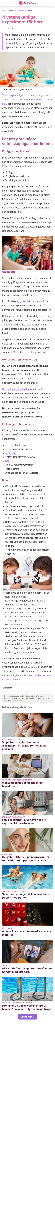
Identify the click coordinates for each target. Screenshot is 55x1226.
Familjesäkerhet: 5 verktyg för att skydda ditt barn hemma (24, 821)
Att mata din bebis (11, 739)
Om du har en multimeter (15, 389)
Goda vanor (7, 854)
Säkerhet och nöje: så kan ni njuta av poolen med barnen (26, 896)
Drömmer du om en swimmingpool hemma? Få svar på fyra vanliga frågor (27, 1007)
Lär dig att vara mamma (13, 817)
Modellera (10, 453)
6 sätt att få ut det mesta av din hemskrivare (22, 784)
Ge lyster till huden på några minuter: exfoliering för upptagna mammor (26, 858)
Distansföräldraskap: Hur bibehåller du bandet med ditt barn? (27, 970)
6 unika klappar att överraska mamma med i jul (26, 933)
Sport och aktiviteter (13, 891)
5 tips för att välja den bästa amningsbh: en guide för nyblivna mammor (24, 746)
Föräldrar (7, 928)
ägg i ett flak (24, 301)
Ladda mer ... (27, 1016)
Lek (3, 11)
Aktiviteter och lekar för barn (19, 11)
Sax (7, 461)
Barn (4, 966)
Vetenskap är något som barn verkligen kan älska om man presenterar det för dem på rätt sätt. (27, 99)
